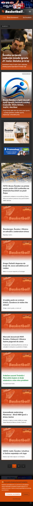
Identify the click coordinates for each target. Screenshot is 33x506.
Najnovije (5, 26)
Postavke (26, 494)
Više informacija (16, 498)
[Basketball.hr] (12, 12)
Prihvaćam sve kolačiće (13, 494)
